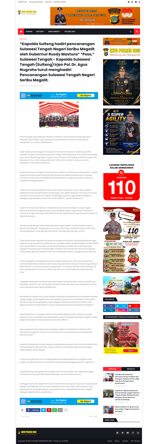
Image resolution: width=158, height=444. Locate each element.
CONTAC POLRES (59, 2)
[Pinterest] (49, 410)
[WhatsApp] (54, 410)
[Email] (60, 410)
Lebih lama (93, 416)
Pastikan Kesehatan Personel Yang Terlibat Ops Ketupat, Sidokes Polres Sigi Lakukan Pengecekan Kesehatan (127, 379)
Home (110, 441)
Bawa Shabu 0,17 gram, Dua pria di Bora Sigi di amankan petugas (127, 409)
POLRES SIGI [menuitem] (70, 31)
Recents (131, 369)
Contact (125, 441)
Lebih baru (25, 416)
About (117, 441)
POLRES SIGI (22, 2)
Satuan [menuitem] (39, 31)
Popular (112, 369)
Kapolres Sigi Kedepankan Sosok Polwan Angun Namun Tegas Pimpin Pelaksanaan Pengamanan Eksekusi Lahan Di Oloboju (127, 395)
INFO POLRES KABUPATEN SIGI (40, 441)
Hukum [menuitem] (29, 31)
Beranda (23, 39)
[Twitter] (43, 410)
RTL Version (135, 441)
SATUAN (48, 2)
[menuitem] (21, 31)
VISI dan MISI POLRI (36, 2)
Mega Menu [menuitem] (53, 31)
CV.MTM (65, 441)
